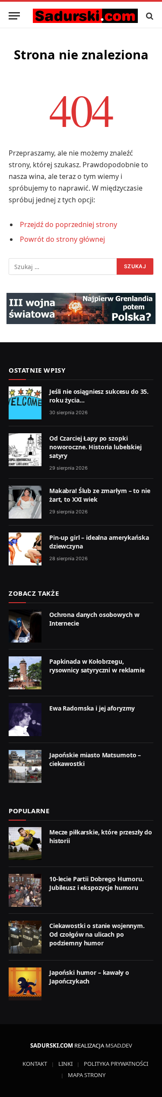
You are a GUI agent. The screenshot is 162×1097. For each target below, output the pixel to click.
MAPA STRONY (86, 1075)
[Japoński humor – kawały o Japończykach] (25, 983)
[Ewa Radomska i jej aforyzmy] (25, 719)
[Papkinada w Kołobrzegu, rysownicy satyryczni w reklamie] (25, 672)
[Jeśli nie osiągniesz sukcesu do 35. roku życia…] (25, 402)
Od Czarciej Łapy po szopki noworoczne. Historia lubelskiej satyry (95, 447)
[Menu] (14, 16)
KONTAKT (34, 1064)
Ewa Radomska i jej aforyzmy (92, 708)
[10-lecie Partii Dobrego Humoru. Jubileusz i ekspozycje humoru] (25, 890)
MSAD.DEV (118, 1045)
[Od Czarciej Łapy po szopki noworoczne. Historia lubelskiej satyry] (25, 449)
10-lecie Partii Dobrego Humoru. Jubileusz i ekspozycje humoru (96, 883)
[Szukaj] (148, 16)
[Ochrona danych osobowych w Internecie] (25, 626)
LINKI (65, 1064)
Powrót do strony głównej (62, 239)
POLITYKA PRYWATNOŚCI (116, 1064)
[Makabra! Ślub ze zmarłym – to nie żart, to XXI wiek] (25, 502)
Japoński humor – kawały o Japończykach (89, 976)
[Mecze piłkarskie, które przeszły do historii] (25, 843)
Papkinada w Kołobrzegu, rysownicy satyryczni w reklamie (97, 665)
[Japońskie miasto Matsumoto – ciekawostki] (25, 766)
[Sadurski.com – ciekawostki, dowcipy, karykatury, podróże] (85, 16)
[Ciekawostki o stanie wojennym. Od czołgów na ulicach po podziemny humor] (25, 937)
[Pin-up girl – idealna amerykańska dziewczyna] (25, 548)
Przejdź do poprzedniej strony (68, 224)
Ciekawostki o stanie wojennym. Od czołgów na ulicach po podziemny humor (97, 934)
